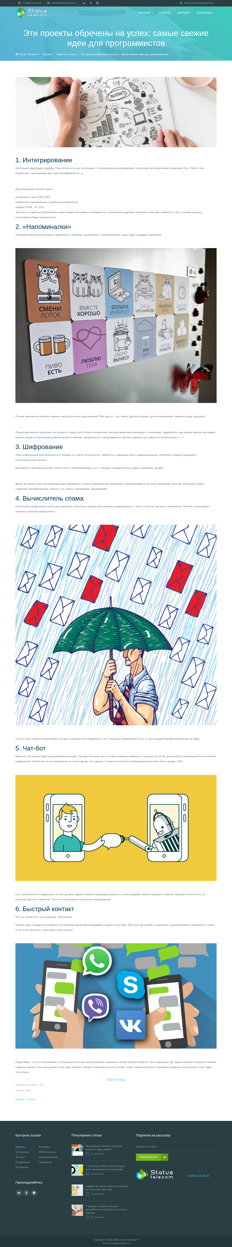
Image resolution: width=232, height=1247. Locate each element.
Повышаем (45, 1162)
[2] (111, 1080)
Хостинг (20, 1157)
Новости (20, 1146)
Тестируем (21, 1167)
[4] (118, 1080)
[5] (121, 1080)
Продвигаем (22, 1162)
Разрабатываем (48, 1157)
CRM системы (47, 1152)
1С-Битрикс (22, 1152)
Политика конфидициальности (116, 1243)
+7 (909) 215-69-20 (198, 1175)
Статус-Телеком (127, 1240)
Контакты (44, 1146)
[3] (114, 1080)
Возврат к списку (25, 1099)
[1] (108, 1080)
